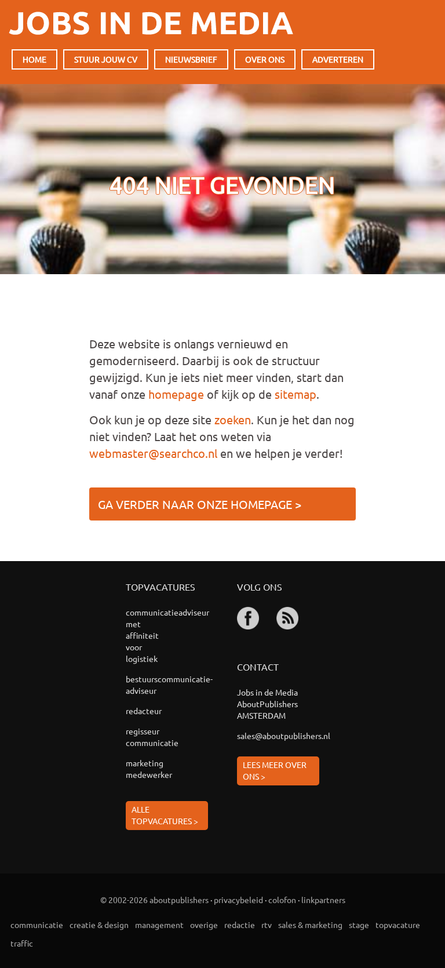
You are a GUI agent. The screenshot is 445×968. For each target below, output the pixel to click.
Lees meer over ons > (275, 770)
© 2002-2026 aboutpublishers (154, 899)
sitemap (295, 394)
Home (34, 59)
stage (359, 924)
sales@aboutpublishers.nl (278, 735)
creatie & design (99, 924)
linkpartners (323, 899)
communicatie (36, 924)
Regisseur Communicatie (150, 737)
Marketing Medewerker (149, 769)
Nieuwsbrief (191, 59)
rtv (266, 924)
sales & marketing (310, 924)
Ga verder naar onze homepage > (199, 504)
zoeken (232, 419)
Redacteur (144, 710)
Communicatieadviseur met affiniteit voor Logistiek (150, 635)
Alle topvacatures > (165, 815)
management (159, 924)
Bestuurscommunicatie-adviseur (150, 685)
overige (204, 924)
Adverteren (337, 59)
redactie (239, 924)
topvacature (397, 924)
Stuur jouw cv (105, 59)
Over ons (264, 59)
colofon (282, 899)
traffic (21, 943)
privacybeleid (238, 899)
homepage (176, 394)
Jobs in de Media (151, 23)
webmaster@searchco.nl (153, 453)
